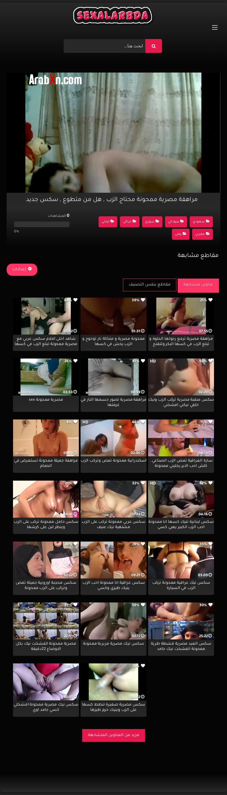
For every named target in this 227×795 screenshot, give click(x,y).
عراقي (127, 222)
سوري (149, 222)
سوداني (173, 222)
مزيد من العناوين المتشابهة (113, 735)
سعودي (199, 222)
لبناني (105, 222)
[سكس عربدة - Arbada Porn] (113, 17)
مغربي (200, 234)
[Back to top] (209, 778)
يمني (178, 234)
